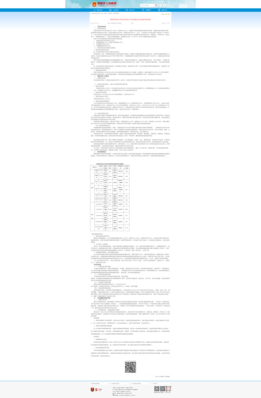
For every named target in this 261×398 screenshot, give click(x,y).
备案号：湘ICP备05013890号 (126, 393)
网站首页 (99, 10)
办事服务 (148, 10)
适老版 (159, 2)
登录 (152, 2)
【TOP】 (157, 376)
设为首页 (114, 387)
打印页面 (161, 376)
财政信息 (110, 13)
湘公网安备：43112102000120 (119, 395)
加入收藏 (118, 387)
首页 (102, 13)
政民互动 (164, 10)
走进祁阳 (115, 10)
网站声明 (122, 387)
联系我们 (131, 387)
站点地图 (127, 387)
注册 (155, 2)
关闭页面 (167, 376)
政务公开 (132, 10)
